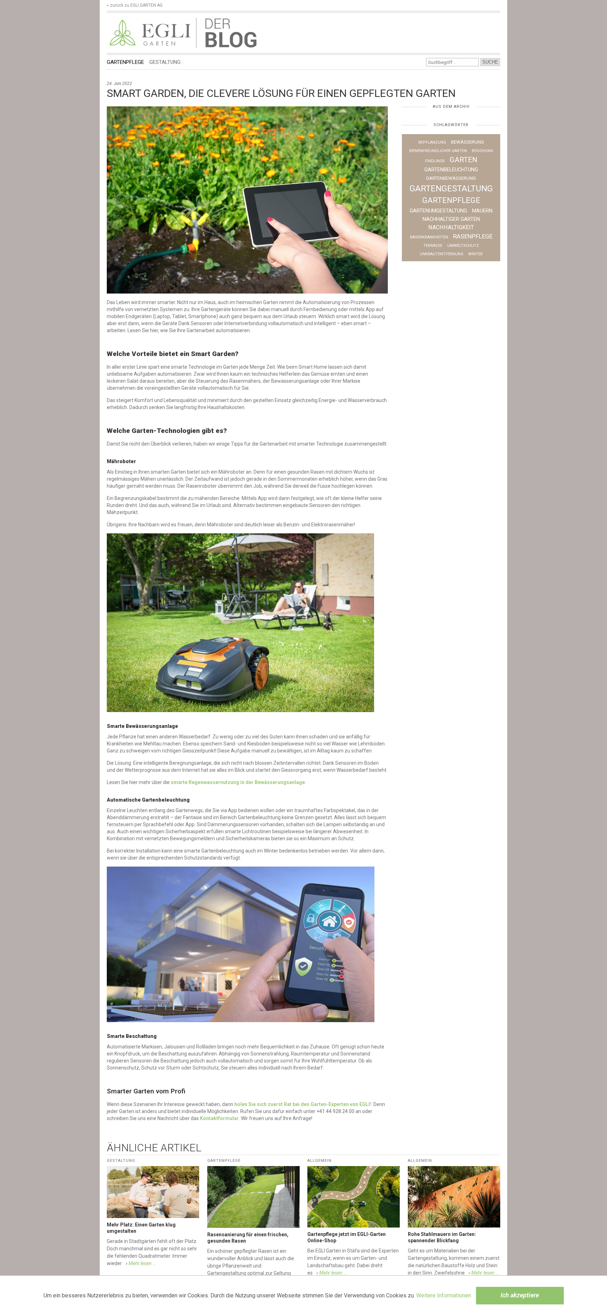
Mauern (482, 211)
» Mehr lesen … (140, 1263)
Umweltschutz (463, 245)
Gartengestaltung (451, 188)
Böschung (482, 151)
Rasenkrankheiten (429, 237)
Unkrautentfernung (441, 254)
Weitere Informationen (443, 1295)
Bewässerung (467, 142)
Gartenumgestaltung (438, 211)
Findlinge (435, 161)
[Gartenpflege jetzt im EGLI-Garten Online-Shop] (353, 1197)
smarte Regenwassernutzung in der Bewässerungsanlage (238, 782)
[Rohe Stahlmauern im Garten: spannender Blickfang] (454, 1197)
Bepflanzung (432, 142)
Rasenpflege (472, 236)
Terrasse (432, 245)
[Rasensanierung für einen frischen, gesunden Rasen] (253, 1197)
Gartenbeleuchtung (451, 169)
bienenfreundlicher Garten (438, 151)
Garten (463, 160)
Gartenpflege (125, 62)
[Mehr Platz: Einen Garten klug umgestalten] (153, 1192)
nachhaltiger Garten (451, 219)
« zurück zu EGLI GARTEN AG (135, 5)
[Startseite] (151, 33)
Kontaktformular (219, 1118)
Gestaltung (165, 62)
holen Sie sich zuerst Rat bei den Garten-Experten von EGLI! (302, 1104)
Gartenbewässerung (451, 178)
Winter (475, 254)
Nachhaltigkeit (451, 227)
